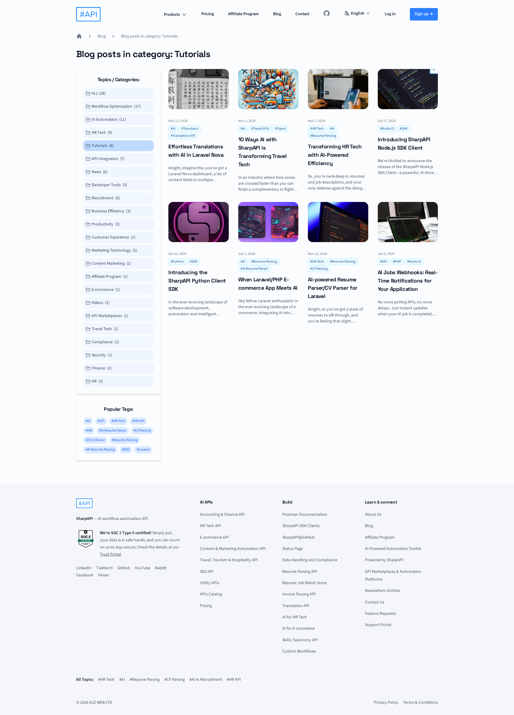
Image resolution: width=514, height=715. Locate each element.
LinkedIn (84, 568)
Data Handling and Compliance (309, 560)
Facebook (84, 575)
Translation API (295, 606)
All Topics (84, 680)
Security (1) (102, 355)
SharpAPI (84, 519)
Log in (390, 14)
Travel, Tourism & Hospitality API (229, 560)
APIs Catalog (211, 594)
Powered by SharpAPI (384, 560)
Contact (302, 14)
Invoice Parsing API (299, 594)
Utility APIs (209, 583)
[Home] (79, 36)
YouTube (142, 568)
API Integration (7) (108, 159)
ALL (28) (99, 93)
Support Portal (378, 625)
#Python (177, 261)
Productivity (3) (106, 224)
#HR (89, 430)
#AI (88, 421)
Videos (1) (100, 303)
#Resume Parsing (124, 440)
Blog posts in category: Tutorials (149, 36)
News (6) (99, 172)
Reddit (161, 568)
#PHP (397, 261)
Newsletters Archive (382, 591)
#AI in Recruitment (205, 680)
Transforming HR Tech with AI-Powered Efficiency (335, 155)
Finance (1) (102, 368)
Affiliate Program (243, 14)
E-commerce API (214, 537)
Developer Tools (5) (109, 185)
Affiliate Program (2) (110, 277)
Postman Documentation (304, 515)
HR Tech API (210, 526)
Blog (277, 14)
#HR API (138, 421)
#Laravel (143, 449)
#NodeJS (387, 128)
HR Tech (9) (102, 133)
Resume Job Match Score (304, 583)
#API (101, 421)
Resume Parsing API (299, 572)
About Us (373, 515)
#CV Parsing (142, 430)
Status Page (292, 549)
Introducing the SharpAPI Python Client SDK (197, 280)
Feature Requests (380, 614)
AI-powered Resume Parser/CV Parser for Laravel (332, 288)
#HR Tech (118, 421)
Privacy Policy (386, 702)
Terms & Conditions (420, 702)
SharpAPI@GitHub (298, 537)
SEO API (207, 572)
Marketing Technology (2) (114, 250)
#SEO (126, 449)
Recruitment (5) (106, 198)
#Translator (189, 128)
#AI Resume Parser (112, 430)
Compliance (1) (105, 342)
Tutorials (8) (103, 146)
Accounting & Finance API (222, 515)
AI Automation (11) (109, 120)
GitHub (123, 568)
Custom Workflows (299, 651)
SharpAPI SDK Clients (301, 526)
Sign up (424, 14)
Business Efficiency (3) (111, 211)
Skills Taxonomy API (300, 640)
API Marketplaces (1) (110, 316)
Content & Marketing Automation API (233, 549)
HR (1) (97, 381)
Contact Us (374, 602)
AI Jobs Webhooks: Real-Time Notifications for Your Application (408, 280)
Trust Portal (110, 554)
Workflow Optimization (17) (116, 106)
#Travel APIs (260, 128)
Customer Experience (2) (113, 237)
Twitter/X (104, 568)
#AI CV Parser (95, 440)
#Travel (280, 128)
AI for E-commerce (298, 628)
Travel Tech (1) (105, 329)
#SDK (404, 128)
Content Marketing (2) (111, 263)
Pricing (207, 14)
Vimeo (103, 575)
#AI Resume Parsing (100, 449)
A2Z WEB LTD (100, 702)
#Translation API (183, 135)
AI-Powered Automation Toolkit (393, 549)
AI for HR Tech (294, 617)
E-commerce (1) (106, 290)
